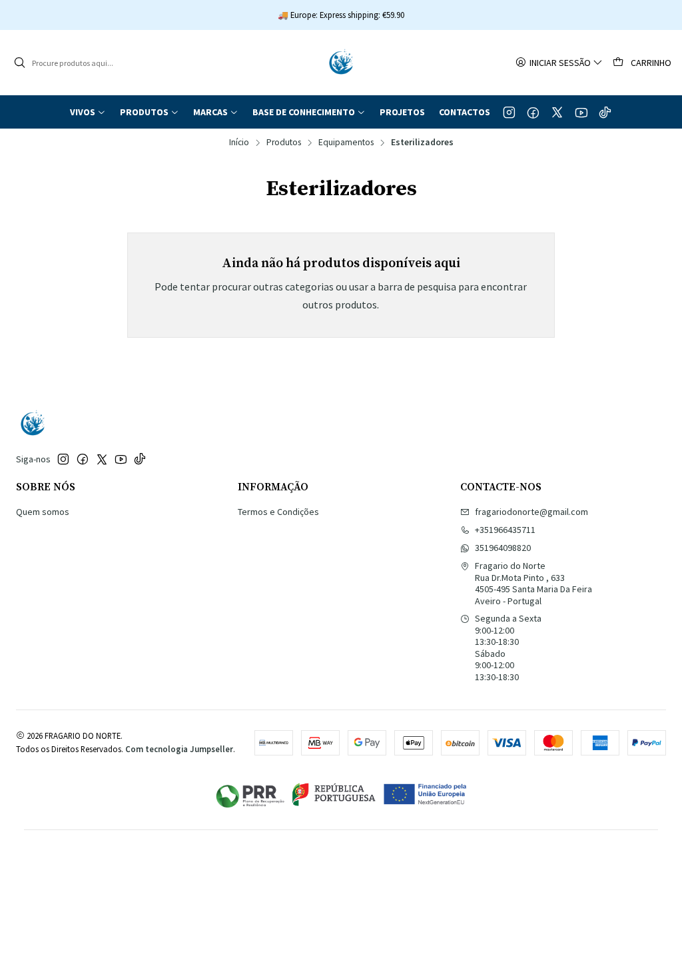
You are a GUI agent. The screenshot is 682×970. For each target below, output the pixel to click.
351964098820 (503, 548)
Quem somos (42, 512)
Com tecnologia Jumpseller (179, 748)
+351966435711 (505, 530)
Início (239, 142)
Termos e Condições (278, 512)
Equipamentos (346, 142)
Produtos (283, 142)
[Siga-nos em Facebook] (533, 112)
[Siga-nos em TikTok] (605, 112)
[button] (88, 112)
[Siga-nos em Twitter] (557, 112)
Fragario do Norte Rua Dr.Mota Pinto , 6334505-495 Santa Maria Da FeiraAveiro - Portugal (533, 583)
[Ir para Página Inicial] (341, 62)
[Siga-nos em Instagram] (509, 112)
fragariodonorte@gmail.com (531, 512)
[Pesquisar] (19, 62)
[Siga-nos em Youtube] (581, 112)
